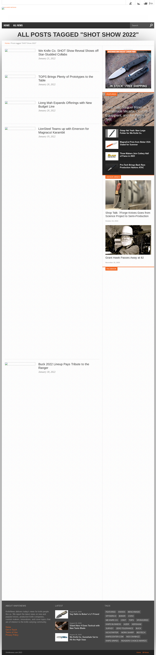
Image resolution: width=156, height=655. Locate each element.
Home (7, 25)
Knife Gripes (112, 641)
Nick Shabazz (133, 637)
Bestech (141, 632)
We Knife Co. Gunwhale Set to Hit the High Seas (84, 638)
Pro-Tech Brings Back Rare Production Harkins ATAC (132, 166)
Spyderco (111, 616)
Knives (121, 612)
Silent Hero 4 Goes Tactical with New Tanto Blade (85, 626)
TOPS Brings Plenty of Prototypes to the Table (65, 78)
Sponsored (142, 620)
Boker (122, 616)
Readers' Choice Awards (134, 641)
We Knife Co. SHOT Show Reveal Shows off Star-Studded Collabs (68, 52)
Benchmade (134, 612)
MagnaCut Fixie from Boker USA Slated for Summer (135, 143)
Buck (138, 628)
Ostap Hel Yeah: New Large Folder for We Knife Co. (132, 131)
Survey (109, 628)
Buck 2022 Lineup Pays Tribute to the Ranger (63, 366)
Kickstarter (112, 632)
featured (110, 612)
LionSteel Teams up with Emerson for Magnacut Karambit (63, 130)
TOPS (131, 620)
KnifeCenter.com (114, 637)
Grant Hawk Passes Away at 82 (124, 257)
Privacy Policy (12, 635)
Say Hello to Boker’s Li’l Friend (84, 614)
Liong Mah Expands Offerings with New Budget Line (65, 104)
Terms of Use (12, 632)
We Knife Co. (112, 620)
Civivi (130, 616)
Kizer (126, 624)
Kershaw (136, 624)
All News (18, 25)
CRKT (123, 620)
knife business (113, 624)
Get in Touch (11, 630)
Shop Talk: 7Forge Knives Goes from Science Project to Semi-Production (127, 214)
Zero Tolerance (124, 628)
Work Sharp (127, 632)
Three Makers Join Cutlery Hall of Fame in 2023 (134, 154)
